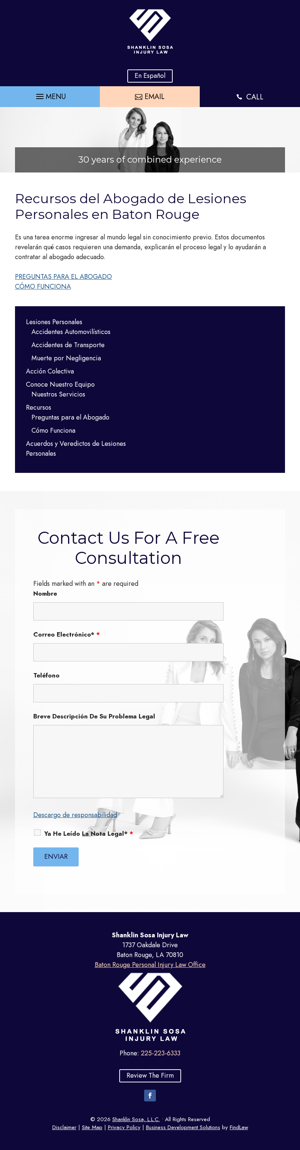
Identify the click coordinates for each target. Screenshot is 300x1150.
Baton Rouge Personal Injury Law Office (150, 964)
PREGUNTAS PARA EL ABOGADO (63, 276)
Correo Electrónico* (66, 634)
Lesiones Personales (54, 322)
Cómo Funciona (53, 430)
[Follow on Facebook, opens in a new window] (150, 1095)
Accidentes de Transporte (68, 345)
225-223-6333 (160, 1053)
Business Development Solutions (183, 1127)
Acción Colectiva (50, 371)
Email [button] (155, 96)
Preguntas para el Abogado (70, 417)
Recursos (38, 407)
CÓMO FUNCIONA (43, 286)
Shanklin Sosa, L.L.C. (136, 1119)
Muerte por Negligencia (66, 358)
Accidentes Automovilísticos (70, 332)
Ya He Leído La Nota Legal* (88, 833)
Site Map (92, 1127)
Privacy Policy (124, 1127)
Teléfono (46, 675)
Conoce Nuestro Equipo (60, 384)
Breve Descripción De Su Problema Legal (94, 716)
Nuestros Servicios (58, 394)
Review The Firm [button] (150, 1075)
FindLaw (239, 1127)
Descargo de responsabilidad (75, 815)
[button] (50, 94)
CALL (254, 97)
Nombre (45, 593)
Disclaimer (64, 1127)
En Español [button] (150, 75)
